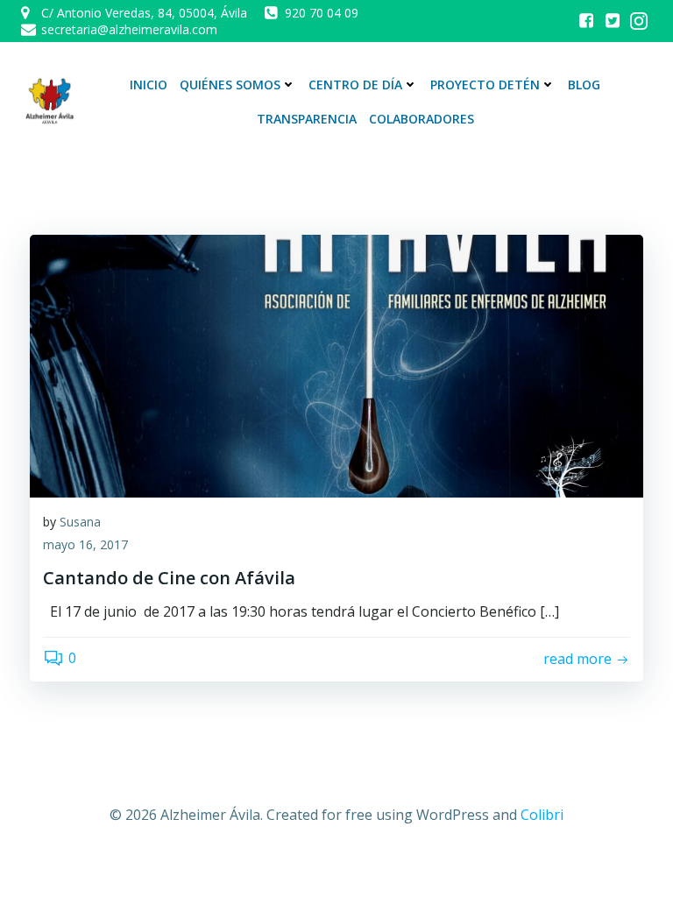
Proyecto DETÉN (485, 84)
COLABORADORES (421, 118)
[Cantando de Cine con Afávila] (336, 364)
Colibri (542, 814)
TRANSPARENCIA (307, 118)
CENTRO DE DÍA (355, 84)
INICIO (148, 84)
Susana (80, 521)
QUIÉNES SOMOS (230, 84)
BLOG (584, 84)
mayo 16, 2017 (85, 544)
